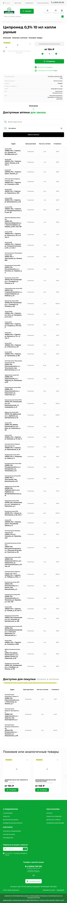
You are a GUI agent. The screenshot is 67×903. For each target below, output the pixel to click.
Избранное (56, 12)
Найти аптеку (17, 3)
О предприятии (29, 3)
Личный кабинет (47, 12)
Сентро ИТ (60, 890)
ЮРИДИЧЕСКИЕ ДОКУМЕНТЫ (12, 823)
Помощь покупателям (43, 3)
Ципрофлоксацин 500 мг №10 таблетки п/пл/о (45, 780)
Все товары (16, 22)
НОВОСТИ (6, 816)
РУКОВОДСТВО (8, 837)
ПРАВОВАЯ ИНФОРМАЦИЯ (55, 823)
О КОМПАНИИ (7, 813)
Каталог (28, 11)
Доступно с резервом (45, 67)
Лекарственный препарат (29, 22)
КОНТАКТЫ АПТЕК (9, 834)
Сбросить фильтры (33, 134)
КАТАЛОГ (49, 813)
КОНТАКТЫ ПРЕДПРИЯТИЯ (12, 831)
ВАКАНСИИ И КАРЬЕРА (10, 819)
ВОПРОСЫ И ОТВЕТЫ (53, 819)
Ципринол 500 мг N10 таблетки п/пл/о (16, 780)
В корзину (50, 61)
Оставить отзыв (34, 881)
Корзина (62, 12)
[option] (17, 45)
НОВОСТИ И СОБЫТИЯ (53, 816)
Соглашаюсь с (16, 854)
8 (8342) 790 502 (58, 2)
